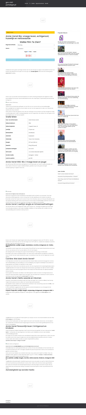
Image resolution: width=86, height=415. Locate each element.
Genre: (8, 48)
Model (46, 3)
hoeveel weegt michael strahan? (66, 183)
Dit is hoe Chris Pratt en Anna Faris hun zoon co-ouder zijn (68, 116)
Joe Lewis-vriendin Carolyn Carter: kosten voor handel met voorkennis (67, 164)
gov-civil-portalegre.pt (43, 405)
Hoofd (26, 3)
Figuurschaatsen (40, 3)
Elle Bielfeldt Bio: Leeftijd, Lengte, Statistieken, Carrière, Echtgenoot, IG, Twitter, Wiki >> (29, 245)
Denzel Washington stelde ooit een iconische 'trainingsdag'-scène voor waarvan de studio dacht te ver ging (68, 150)
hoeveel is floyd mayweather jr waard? (68, 176)
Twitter (36, 155)
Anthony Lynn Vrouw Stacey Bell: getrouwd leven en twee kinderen (67, 141)
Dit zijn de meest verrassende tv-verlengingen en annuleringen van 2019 (68, 42)
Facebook (8, 402)
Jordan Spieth (25, 276)
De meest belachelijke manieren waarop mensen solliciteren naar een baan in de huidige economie (68, 106)
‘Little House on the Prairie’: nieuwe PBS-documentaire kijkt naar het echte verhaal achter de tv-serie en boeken (68, 53)
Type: (26, 51)
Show (30, 59)
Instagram (31, 155)
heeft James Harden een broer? (66, 174)
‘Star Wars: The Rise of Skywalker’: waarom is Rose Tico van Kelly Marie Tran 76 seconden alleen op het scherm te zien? (67, 125)
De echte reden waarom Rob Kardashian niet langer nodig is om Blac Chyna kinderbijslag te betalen (67, 74)
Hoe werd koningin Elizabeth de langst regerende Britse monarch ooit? (68, 64)
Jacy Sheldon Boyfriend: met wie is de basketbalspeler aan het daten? (68, 88)
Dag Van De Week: (11, 44)
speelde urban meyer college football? (15, 340)
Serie (34, 51)
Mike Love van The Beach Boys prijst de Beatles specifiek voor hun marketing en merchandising (68, 97)
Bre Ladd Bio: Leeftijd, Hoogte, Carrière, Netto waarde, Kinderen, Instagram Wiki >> (30, 358)
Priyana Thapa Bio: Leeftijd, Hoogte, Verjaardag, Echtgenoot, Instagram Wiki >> (30, 290)
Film (30, 51)
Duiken (33, 3)
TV (30, 3)
